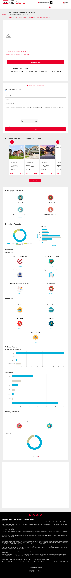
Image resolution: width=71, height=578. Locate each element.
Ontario (9, 524)
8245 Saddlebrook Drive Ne (16, 168)
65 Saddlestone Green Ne (31, 168)
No (7, 91)
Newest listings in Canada (21, 538)
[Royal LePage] (14, 2)
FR (57, 6)
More (41, 6)
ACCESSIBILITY (65, 521)
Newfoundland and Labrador (46, 524)
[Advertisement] (35, 486)
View (20, 173)
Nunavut (12, 525)
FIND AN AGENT (32, 6)
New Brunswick (37, 524)
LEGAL (53, 521)
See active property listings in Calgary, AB (17, 51)
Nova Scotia (62, 524)
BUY (14, 6)
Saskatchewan (31, 524)
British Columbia (21, 524)
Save (11, 173)
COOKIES (60, 521)
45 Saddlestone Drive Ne (46, 168)
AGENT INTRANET (48, 521)
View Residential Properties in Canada (9, 538)
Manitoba (26, 524)
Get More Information (35, 62)
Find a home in (5, 524)
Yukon (9, 525)
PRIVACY (56, 521)
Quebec (12, 524)
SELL (22, 6)
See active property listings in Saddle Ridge (18, 54)
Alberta (15, 524)
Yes (11, 91)
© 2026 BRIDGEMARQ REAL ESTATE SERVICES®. (14, 519)
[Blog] (65, 2)
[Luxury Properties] (55, 2)
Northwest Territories (55, 524)
